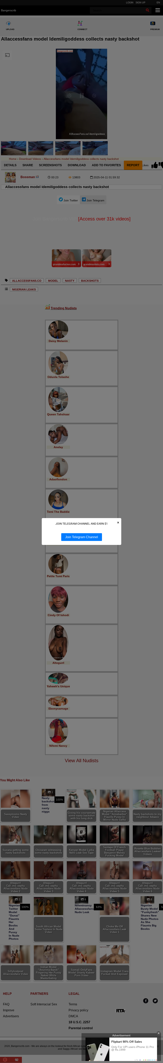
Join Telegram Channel (81, 537)
